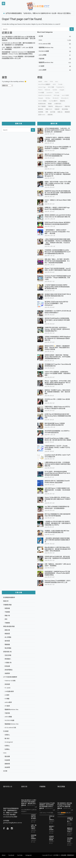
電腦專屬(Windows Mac (46, 47)
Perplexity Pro (60, 87)
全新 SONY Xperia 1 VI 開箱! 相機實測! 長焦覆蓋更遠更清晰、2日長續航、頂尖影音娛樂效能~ (57, 489)
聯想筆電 (40, 112)
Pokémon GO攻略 (10, 680)
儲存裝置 (7, 641)
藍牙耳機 (52, 112)
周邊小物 (7, 615)
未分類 (41, 36)
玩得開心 (7, 749)
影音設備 (7, 666)
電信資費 (7, 756)
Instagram (28, 855)
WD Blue (48, 98)
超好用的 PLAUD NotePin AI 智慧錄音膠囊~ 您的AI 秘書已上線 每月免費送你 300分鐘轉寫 (57, 320)
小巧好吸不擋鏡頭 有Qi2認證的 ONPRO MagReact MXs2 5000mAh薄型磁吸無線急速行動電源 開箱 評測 (57, 286)
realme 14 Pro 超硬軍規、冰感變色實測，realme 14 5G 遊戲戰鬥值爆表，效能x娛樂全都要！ (58, 373)
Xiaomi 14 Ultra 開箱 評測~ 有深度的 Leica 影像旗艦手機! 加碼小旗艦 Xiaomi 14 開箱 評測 (57, 499)
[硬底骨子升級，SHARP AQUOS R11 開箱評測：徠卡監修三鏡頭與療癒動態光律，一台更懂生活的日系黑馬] (43, 829)
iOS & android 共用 (45, 44)
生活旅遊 (5, 731)
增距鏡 (50, 103)
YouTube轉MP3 (53, 101)
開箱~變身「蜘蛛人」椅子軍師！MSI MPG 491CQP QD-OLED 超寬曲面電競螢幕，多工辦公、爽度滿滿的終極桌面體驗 (57, 260)
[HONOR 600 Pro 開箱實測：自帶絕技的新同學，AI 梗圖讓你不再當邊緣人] (43, 839)
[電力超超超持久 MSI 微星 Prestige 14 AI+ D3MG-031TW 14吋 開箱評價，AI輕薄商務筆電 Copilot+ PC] (65, 795)
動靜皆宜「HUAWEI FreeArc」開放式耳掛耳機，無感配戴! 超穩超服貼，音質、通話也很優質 (57, 391)
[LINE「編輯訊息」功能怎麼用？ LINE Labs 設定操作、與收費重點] (25, 827)
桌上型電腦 (8, 637)
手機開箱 (7, 623)
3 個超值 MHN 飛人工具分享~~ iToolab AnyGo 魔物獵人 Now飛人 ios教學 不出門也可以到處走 (57, 447)
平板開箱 (7, 612)
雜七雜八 (7, 738)
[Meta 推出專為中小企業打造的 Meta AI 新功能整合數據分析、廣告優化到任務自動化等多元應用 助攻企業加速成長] (29, 794)
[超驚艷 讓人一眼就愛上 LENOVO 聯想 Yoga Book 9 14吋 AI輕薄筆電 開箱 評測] (61, 820)
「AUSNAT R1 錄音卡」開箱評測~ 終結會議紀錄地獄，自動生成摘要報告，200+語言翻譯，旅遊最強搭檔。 (57, 139)
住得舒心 (7, 735)
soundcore (49, 92)
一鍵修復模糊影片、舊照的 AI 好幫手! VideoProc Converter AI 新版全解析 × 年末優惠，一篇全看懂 (57, 231)
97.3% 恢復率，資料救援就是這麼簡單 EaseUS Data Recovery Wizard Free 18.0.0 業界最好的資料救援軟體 (57, 473)
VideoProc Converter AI (44, 95)
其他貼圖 (7, 684)
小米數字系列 (57, 103)
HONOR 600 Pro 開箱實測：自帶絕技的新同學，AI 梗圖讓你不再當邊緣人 (51, 838)
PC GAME (7, 688)
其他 (6, 619)
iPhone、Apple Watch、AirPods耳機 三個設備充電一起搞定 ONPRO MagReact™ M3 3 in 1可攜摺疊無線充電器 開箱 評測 (58, 382)
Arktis (46, 81)
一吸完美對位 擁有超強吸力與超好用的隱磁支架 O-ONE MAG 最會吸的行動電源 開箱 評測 (57, 539)
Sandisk (55, 90)
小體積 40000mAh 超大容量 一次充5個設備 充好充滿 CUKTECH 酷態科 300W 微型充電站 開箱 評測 (57, 464)
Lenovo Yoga (42, 87)
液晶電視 (7, 673)
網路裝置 (7, 633)
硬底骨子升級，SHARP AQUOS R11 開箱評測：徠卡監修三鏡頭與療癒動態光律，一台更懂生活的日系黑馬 (51, 828)
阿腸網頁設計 (70, 855)
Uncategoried (9, 742)
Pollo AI (40, 90)
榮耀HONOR (49, 109)
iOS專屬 (7, 698)
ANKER (40, 81)
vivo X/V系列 (65, 95)
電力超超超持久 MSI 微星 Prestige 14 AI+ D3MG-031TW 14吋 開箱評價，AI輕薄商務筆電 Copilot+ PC (57, 174)
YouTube (19, 855)
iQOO (54, 84)
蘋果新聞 (7, 764)
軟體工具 (60, 112)
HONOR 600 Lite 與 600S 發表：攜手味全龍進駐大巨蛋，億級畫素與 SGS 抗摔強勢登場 (18, 44)
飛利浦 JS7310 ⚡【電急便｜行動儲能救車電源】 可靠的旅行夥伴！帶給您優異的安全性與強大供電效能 (57, 347)
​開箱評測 (62, 101)
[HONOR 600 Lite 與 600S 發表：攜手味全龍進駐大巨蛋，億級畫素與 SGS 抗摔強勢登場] (25, 816)
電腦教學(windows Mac (46, 62)
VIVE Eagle (56, 95)
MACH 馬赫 (51, 87)
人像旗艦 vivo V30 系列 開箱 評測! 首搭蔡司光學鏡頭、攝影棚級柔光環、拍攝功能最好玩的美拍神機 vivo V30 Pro (58, 523)
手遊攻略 (41, 58)
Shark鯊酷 (41, 92)
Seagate (62, 90)
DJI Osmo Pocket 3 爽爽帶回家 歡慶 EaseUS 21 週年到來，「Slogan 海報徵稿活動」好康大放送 (58, 277)
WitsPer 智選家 (42, 101)
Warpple (40, 98)
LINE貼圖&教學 (9, 691)
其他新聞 (7, 767)
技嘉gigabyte (58, 106)
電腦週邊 (7, 644)
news (40, 40)
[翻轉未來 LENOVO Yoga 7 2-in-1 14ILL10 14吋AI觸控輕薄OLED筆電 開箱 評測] (61, 829)
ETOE (51, 81)
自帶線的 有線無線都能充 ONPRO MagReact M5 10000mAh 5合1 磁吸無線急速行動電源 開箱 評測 (57, 338)
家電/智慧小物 (7, 651)
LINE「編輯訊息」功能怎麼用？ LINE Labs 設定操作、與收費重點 (17, 48)
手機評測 (50, 106)
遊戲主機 (7, 630)
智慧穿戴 (7, 608)
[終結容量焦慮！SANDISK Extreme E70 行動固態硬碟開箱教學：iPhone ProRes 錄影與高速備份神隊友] (25, 837)
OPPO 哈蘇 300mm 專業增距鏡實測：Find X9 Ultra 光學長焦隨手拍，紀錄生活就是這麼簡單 (51, 818)
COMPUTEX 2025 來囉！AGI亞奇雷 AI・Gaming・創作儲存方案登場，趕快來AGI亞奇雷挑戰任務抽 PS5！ (57, 329)
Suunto (57, 92)
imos (56, 81)
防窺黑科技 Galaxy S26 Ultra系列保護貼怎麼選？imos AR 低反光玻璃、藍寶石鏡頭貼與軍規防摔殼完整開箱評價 (58, 192)
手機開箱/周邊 (7, 605)
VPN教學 (41, 66)
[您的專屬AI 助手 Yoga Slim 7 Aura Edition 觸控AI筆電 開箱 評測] (61, 839)
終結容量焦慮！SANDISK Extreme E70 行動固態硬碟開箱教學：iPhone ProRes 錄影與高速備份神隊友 (18, 53)
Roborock (47, 90)
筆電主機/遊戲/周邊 (9, 626)
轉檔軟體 (67, 112)
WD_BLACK (56, 98)
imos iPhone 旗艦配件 (44, 84)
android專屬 (42, 55)
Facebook (11, 855)
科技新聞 (7, 760)
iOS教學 (7, 695)
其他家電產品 (8, 670)
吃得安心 (7, 745)
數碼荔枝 (40, 109)
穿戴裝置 (57, 109)
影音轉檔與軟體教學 (9, 597)
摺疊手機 (67, 106)
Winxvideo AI (64, 98)
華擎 (47, 112)
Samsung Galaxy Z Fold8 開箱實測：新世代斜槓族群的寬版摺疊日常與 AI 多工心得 (18, 57)
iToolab (60, 84)
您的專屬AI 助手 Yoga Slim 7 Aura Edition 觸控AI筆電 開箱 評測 (69, 839)
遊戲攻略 (50, 114)
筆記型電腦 (65, 109)
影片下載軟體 (42, 106)
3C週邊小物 (8, 662)
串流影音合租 (42, 103)
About (3, 855)
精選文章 (5, 601)
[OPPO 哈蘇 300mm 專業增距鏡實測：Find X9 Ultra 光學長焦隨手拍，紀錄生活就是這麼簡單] (43, 819)
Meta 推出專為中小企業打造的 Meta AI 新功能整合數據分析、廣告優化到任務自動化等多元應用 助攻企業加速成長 (18, 38)
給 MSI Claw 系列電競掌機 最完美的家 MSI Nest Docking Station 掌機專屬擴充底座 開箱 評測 (58, 415)
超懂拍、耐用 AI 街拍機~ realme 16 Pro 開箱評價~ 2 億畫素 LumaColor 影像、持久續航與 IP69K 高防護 (58, 183)
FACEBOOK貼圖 (44, 51)
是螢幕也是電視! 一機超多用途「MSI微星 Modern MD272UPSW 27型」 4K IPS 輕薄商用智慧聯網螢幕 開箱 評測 (57, 356)
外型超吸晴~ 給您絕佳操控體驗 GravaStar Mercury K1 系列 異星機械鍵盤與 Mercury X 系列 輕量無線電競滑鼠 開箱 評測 (57, 251)
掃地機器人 (8, 659)
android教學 (42, 70)
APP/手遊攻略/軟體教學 (10, 677)
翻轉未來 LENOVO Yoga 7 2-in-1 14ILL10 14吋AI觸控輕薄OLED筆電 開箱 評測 (69, 829)
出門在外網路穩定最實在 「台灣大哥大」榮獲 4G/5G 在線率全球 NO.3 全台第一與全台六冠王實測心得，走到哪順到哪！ (58, 130)
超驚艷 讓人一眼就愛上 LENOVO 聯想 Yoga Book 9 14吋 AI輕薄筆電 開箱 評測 (70, 819)
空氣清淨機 (8, 655)
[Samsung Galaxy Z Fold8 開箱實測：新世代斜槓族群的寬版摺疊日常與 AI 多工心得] (47, 795)
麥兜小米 (23, 805)
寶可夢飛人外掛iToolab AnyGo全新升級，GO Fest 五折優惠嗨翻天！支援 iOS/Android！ (57, 303)
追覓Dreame (41, 114)
